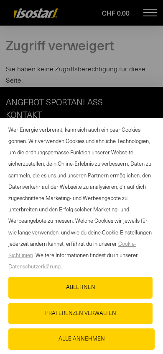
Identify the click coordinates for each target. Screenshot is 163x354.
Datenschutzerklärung (34, 267)
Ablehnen (80, 287)
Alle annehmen (82, 339)
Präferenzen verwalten (80, 313)
